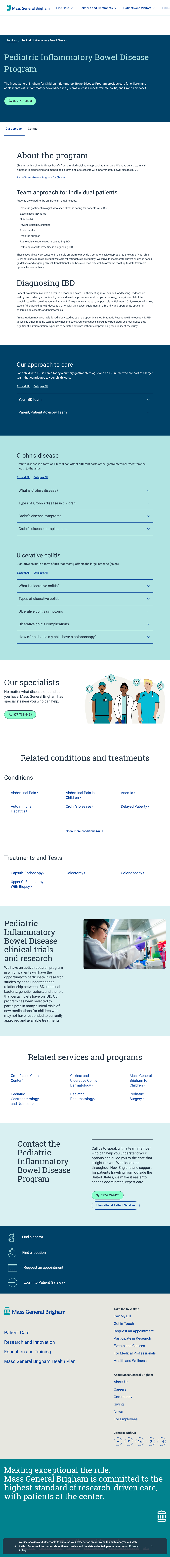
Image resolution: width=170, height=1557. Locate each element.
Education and (27, 1351)
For (126, 1419)
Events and (129, 1346)
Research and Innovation (41, 8)
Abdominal (23, 793)
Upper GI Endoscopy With (27, 884)
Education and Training (72, 8)
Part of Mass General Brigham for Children (41, 177)
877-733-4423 (22, 101)
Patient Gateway (117, 8)
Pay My (122, 1316)
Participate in (132, 1338)
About (121, 1382)
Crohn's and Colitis (25, 1078)
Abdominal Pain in (80, 795)
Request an (134, 1331)
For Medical (135, 1353)
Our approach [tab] (14, 128)
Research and (29, 1342)
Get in (124, 1324)
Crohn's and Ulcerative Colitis (83, 1080)
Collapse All (41, 386)
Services (12, 40)
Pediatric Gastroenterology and (25, 1099)
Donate (138, 8)
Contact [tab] (33, 128)
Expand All (23, 386)
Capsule (26, 873)
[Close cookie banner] (152, 1546)
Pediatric (82, 1096)
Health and (130, 1361)
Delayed (134, 806)
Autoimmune (21, 808)
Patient (16, 1332)
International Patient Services (115, 1205)
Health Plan (13, 8)
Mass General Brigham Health (39, 1361)
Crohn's (78, 806)
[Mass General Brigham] (34, 1314)
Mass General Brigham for (141, 1080)
